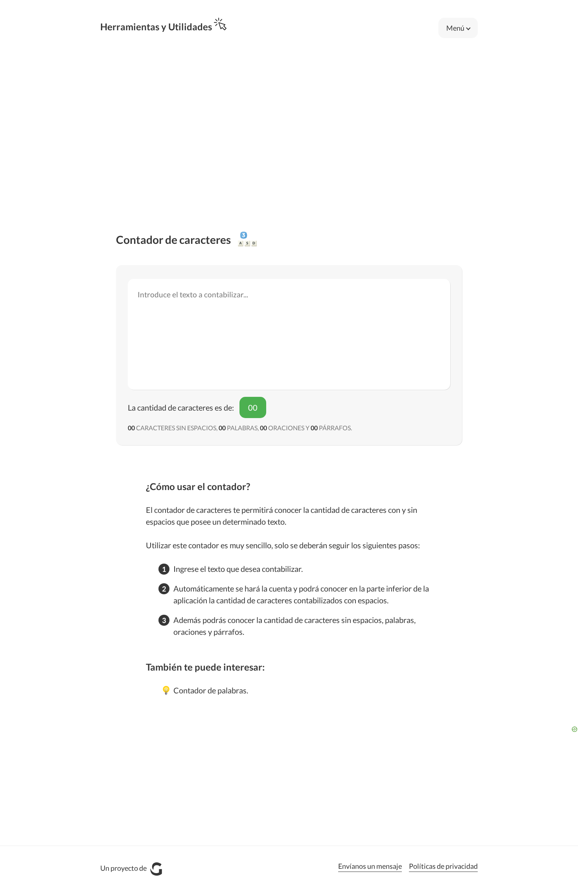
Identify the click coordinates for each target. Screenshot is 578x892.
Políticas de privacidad (443, 866)
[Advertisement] (289, 115)
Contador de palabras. (210, 690)
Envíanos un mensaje (370, 866)
